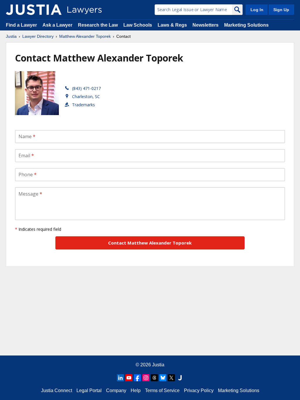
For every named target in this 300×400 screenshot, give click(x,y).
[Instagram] (145, 377)
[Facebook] (137, 377)
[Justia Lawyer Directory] (34, 9)
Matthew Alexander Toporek (85, 36)
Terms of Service (162, 390)
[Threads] (154, 377)
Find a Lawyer (21, 25)
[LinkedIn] (120, 377)
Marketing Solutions (246, 25)
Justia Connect (56, 390)
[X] (171, 377)
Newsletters (205, 25)
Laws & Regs (172, 25)
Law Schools (137, 25)
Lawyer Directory (38, 36)
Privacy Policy (199, 390)
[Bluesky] (162, 377)
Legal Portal (89, 390)
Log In (256, 9)
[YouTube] (128, 377)
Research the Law (98, 25)
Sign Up (281, 9)
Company (116, 390)
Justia (11, 36)
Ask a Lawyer (58, 25)
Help (136, 390)
